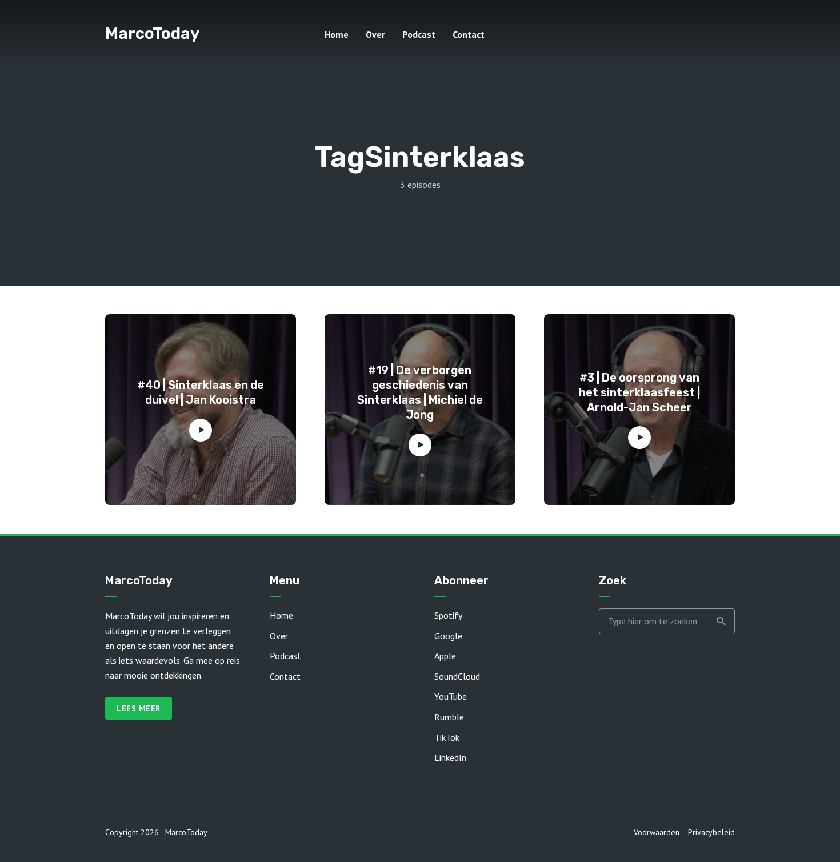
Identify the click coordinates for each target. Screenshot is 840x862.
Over (375, 34)
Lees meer (139, 708)
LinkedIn (450, 757)
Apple (445, 655)
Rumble (449, 717)
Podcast (418, 34)
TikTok (446, 737)
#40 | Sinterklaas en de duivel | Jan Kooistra (200, 392)
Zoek (720, 621)
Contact (469, 34)
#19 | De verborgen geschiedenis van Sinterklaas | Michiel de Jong (420, 392)
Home (337, 34)
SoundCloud (457, 676)
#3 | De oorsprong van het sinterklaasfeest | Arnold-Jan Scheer (639, 392)
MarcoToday (152, 33)
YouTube (450, 696)
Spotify (448, 615)
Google (448, 636)
